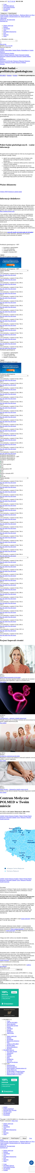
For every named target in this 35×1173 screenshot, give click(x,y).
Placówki (5, 34)
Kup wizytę (3, 44)
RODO (5, 1107)
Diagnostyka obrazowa (13, 1041)
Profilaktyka (10, 1059)
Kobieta (15, 75)
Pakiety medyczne (8, 25)
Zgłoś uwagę (10, 1033)
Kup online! (3, 682)
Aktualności (10, 1053)
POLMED (3, 75)
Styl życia (9, 1060)
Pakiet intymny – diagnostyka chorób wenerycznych (14, 789)
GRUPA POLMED (12, 1022)
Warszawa (3, 59)
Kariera (9, 1027)
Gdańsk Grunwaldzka (6, 50)
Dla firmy (9, 1048)
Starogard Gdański (24, 55)
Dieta (8, 1057)
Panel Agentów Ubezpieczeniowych (16, 1068)
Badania (5, 27)
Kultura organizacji (8, 1108)
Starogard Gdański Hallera (23, 56)
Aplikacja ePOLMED (13, 1044)
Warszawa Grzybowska (6, 61)
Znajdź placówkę (4, 819)
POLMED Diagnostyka (9, 31)
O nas (5, 4)
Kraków (12, 53)
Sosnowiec (12, 55)
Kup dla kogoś (12, 275)
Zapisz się (19, 969)
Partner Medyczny (12, 1070)
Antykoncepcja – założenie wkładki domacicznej (13, 718)
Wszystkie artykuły (12, 1051)
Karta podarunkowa (12, 1047)
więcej (2, 255)
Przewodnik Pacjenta (9, 7)
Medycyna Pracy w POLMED (15, 1073)
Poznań (6, 55)
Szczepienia (6, 28)
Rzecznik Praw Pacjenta (9, 1110)
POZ (4, 33)
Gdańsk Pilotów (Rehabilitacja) (20, 50)
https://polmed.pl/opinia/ (17, 929)
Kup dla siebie (4, 275)
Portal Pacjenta (12, 13)
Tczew (2, 58)
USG (4, 30)
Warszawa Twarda (10, 62)
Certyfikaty (10, 1028)
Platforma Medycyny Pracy (14, 1074)
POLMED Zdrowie (8, 6)
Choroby (9, 1056)
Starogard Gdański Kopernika (8, 56)
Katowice (7, 53)
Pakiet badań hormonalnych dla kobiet (10, 677)
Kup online (3, 760)
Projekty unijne (7, 1111)
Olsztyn (2, 55)
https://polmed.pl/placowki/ (7, 211)
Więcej (24, 1138)
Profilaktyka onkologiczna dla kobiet (10, 756)
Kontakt (5, 10)
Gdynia (2, 53)
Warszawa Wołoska (20, 62)
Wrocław (2, 64)
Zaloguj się (3, 13)
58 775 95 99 (11, 1)
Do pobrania (6, 9)
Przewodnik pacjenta (12, 1025)
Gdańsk (2, 48)
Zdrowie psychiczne (12, 1062)
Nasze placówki (11, 1024)
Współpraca (10, 1031)
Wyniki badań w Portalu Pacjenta (16, 1071)
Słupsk (17, 55)
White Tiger (14, 1120)
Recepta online (11, 1045)
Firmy (5, 36)
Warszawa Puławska (18, 61)
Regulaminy (6, 1115)
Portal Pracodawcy (12, 1066)
